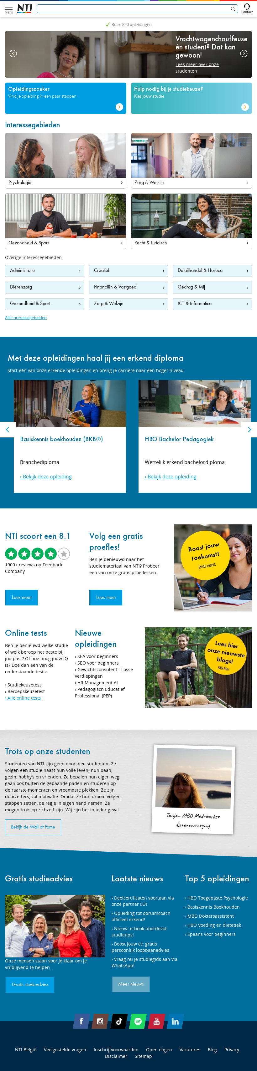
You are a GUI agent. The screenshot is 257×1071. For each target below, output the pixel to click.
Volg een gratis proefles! (116, 541)
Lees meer (22, 597)
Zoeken (232, 8)
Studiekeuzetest (24, 685)
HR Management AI (97, 683)
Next (244, 53)
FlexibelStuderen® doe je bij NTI (24, 8)
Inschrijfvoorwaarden (116, 1050)
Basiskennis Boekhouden (213, 907)
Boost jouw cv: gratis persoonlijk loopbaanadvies (140, 947)
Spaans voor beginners (211, 934)
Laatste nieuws (137, 878)
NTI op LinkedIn (175, 1021)
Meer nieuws (131, 984)
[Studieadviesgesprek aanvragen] (55, 926)
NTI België (25, 1050)
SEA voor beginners (97, 656)
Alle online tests (24, 698)
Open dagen (159, 1050)
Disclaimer (116, 1056)
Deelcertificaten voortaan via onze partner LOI (143, 901)
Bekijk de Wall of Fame (33, 827)
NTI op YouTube (156, 1021)
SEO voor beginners (98, 663)
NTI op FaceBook (81, 1021)
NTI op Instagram (100, 1021)
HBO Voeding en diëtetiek (214, 925)
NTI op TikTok (119, 1021)
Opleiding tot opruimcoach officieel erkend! (141, 916)
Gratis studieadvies (39, 878)
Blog (212, 1050)
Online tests (26, 632)
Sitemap (143, 1056)
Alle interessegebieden (26, 317)
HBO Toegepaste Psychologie (217, 898)
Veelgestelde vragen (65, 1050)
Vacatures (190, 1050)
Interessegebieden (32, 125)
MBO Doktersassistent (210, 916)
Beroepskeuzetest (26, 691)
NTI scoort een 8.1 (38, 535)
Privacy (231, 1050)
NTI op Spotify (138, 1021)
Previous (13, 53)
